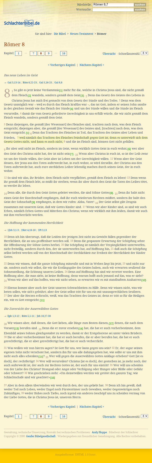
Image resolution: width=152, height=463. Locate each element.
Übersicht (109, 53)
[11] (42, 300)
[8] (111, 193)
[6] (129, 149)
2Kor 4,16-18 (28, 230)
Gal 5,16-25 (45, 82)
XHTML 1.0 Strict (85, 454)
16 (63, 53)
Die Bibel (60, 33)
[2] (29, 95)
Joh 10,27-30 (44, 316)
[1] (61, 90)
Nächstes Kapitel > (92, 65)
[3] (82, 95)
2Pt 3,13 (42, 230)
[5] (27, 133)
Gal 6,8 (58, 82)
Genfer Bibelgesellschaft (41, 436)
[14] (80, 328)
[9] (33, 202)
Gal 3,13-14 (14, 82)
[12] (111, 323)
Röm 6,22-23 (30, 82)
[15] (40, 356)
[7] (71, 154)
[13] (16, 328)
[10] (143, 280)
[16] (52, 377)
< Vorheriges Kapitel (61, 65)
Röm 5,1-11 (28, 316)
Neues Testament (81, 33)
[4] (71, 108)
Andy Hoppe (99, 432)
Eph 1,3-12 (13, 316)
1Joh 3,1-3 (13, 230)
